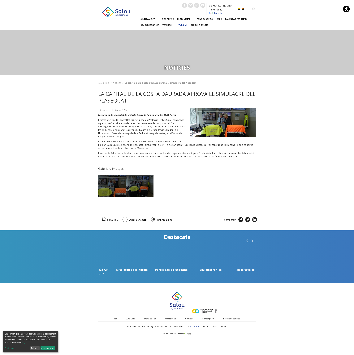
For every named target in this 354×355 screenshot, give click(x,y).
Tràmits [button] (167, 25)
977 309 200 (195, 326)
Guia (219, 19)
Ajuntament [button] (147, 19)
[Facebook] (240, 219)
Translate (219, 13)
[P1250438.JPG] (139, 186)
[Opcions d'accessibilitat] (346, 9)
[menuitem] (238, 8)
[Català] (239, 8)
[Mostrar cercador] (253, 9)
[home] (116, 11)
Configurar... (10, 348)
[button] (247, 240)
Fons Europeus (205, 19)
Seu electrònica (149, 25)
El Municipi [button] (183, 19)
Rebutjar (35, 348)
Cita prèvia (168, 19)
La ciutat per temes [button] (236, 19)
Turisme (183, 25)
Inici (107, 82)
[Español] (243, 8)
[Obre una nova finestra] (184, 5)
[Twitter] (247, 219)
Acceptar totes (47, 348)
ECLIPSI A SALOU (199, 25)
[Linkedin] (254, 219)
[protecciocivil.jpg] (112, 186)
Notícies (117, 82)
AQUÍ (24, 342)
